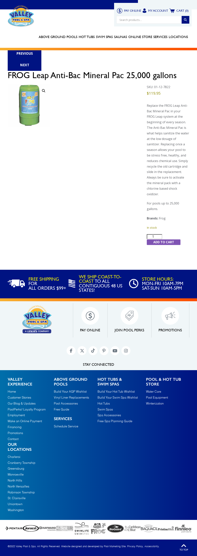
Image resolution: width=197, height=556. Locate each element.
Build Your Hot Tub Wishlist (116, 391)
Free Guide (61, 409)
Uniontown (15, 504)
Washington (16, 510)
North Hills (15, 481)
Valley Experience (61, 10)
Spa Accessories (109, 415)
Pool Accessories (66, 403)
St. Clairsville (17, 498)
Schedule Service (66, 426)
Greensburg (16, 469)
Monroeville (16, 475)
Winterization (155, 403)
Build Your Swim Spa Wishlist (118, 397)
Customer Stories (19, 397)
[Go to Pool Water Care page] (98, 528)
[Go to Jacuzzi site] (30, 528)
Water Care (153, 391)
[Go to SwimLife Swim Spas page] (81, 528)
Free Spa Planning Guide (115, 421)
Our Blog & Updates (22, 403)
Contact (45, 20)
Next (24, 65)
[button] (43, 90)
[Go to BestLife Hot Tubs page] (64, 528)
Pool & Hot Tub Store (163, 381)
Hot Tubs (104, 403)
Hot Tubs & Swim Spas (110, 381)
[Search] (185, 20)
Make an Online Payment (25, 421)
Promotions (102, 10)
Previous (24, 53)
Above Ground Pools (70, 381)
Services (63, 418)
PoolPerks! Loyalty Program (27, 409)
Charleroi (14, 457)
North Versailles (18, 487)
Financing (84, 10)
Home (43, 10)
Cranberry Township (21, 463)
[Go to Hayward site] (47, 528)
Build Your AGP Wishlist (70, 391)
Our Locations (20, 447)
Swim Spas (105, 409)
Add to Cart (163, 242)
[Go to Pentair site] (13, 528)
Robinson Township (21, 493)
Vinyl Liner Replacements (71, 397)
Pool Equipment (157, 397)
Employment (16, 415)
